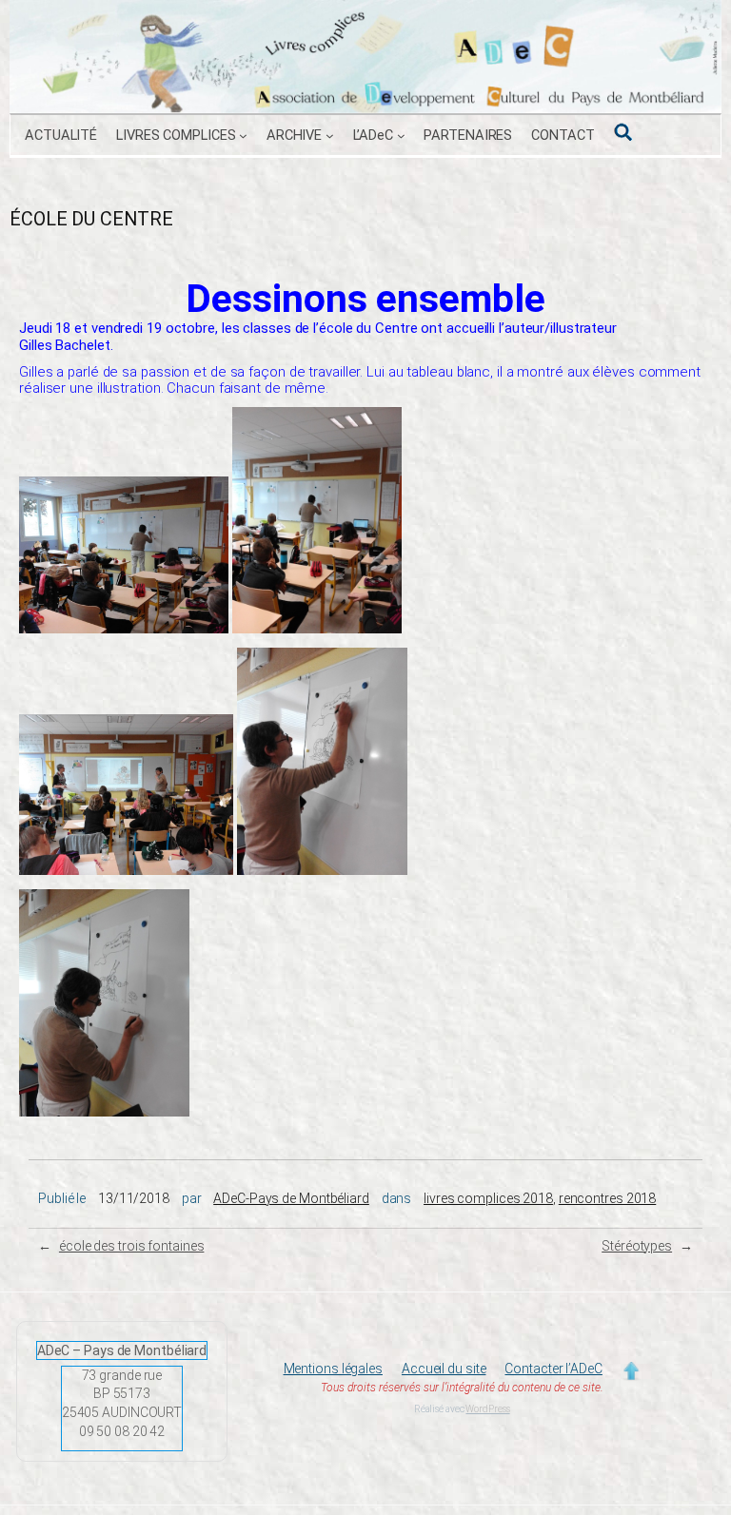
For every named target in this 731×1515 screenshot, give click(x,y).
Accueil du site (444, 1368)
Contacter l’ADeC (553, 1368)
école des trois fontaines (132, 1245)
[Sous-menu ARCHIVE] (330, 135)
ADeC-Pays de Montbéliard (291, 1198)
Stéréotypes (637, 1245)
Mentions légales (333, 1368)
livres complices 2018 (488, 1198)
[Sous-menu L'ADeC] (401, 135)
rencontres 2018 (608, 1198)
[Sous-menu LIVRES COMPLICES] (243, 135)
